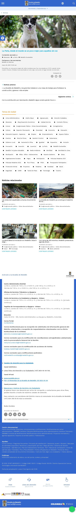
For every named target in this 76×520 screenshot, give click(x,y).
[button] (58, 3)
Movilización (9, 154)
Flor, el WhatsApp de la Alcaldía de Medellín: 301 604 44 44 (26, 380)
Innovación (9, 146)
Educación (64, 130)
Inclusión (66, 142)
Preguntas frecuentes (20, 443)
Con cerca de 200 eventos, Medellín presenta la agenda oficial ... (56, 241)
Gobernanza (53, 138)
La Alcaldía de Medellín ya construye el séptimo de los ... (56, 200)
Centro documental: (8, 429)
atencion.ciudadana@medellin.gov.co (18, 334)
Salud (61, 166)
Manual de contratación (57, 447)
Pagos (28, 158)
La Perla (15, 57)
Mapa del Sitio (49, 445)
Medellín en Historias (8, 62)
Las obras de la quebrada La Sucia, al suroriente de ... (19, 200)
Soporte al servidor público (25, 435)
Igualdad (41, 142)
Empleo (33, 134)
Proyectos (26, 166)
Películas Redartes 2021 (58, 158)
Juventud (33, 146)
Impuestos (53, 142)
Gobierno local (10, 142)
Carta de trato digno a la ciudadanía (48, 452)
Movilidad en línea (64, 150)
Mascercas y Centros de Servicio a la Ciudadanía (22, 388)
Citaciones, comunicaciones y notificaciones (31, 429)
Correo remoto (7, 443)
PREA (42, 162)
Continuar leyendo (9, 209)
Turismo (58, 170)
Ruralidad (50, 166)
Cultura (8, 130)
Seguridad (9, 170)
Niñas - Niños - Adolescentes (28, 154)
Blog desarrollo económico (26, 122)
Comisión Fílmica (62, 122)
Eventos (8, 138)
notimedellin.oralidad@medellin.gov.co (18, 355)
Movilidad (49, 150)
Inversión (21, 146)
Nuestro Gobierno (49, 154)
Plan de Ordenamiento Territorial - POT (35, 447)
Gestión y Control (37, 138)
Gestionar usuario (54, 443)
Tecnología (46, 170)
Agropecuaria (44, 118)
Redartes (38, 166)
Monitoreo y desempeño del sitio (31, 445)
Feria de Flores (21, 138)
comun (8, 126)
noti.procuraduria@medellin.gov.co (17, 343)
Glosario (64, 443)
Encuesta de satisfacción (38, 443)
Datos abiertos (67, 452)
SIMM (19, 170)
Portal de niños (63, 450)
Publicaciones (40, 435)
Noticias (5, 13)
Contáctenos (8, 323)
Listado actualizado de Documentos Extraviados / (19, 452)
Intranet (67, 486)
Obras (63, 154)
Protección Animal (11, 166)
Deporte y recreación (23, 130)
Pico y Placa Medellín (27, 450)
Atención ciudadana (60, 118)
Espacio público (64, 134)
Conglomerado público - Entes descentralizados (31, 126)
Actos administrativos (12, 118)
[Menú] (6, 3)
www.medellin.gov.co (11, 378)
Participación (41, 158)
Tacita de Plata (32, 170)
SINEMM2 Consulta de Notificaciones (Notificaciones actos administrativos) (27, 433)
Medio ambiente (35, 150)
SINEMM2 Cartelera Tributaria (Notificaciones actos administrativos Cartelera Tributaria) (43, 431)
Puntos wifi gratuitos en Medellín (46, 450)
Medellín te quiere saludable (15, 150)
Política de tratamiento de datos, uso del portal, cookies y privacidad (25, 457)
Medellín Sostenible (26, 57)
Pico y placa (30, 162)
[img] (3, 3)
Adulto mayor (30, 118)
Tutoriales (15, 450)
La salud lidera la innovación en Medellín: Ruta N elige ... (19, 241)
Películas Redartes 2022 (13, 162)
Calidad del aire (46, 122)
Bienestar (7, 57)
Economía (51, 130)
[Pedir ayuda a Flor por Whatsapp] (72, 509)
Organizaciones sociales (13, 158)
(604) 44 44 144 (29, 486)
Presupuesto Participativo (58, 162)
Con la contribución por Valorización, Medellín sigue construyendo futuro (28, 100)
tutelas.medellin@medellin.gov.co (17, 349)
